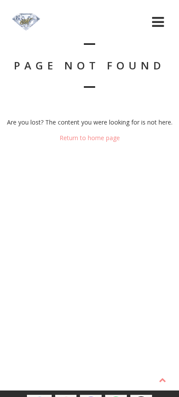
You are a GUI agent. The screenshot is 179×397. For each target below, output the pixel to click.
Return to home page (90, 138)
